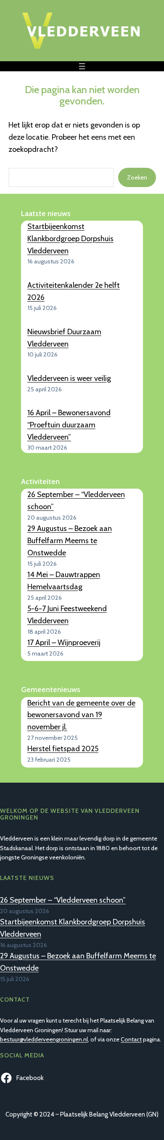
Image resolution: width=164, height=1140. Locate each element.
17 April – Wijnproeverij (64, 642)
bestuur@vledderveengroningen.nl (44, 1039)
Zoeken (137, 177)
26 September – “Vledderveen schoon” (63, 900)
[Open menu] (82, 66)
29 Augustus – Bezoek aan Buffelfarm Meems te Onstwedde (69, 540)
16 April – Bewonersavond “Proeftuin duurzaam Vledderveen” (69, 425)
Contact (131, 1039)
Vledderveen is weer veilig (69, 378)
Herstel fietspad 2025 (62, 748)
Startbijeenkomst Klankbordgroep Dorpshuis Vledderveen (70, 238)
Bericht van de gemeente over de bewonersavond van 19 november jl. (81, 715)
